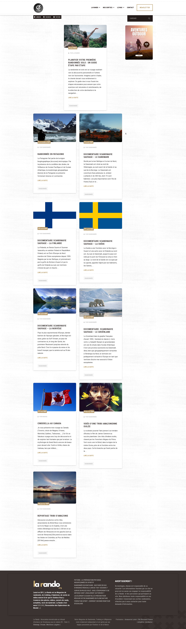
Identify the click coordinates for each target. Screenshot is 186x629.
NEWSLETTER (145, 7)
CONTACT (130, 7)
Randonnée (73, 106)
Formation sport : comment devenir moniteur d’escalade (92, 602)
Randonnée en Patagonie (51, 154)
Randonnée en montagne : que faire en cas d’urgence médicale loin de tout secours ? (91, 586)
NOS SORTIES (107, 7)
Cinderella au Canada (49, 423)
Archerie (148, 622)
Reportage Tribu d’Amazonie (53, 515)
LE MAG (119, 7)
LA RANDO (94, 7)
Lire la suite (85, 97)
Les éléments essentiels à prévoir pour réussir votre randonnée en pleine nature (91, 597)
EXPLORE (41, 605)
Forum (43, 625)
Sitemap (36, 625)
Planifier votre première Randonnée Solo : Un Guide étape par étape (82, 63)
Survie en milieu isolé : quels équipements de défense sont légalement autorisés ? (91, 591)
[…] (40, 608)
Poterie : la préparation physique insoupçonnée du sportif (87, 581)
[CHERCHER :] (140, 18)
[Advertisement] (141, 99)
